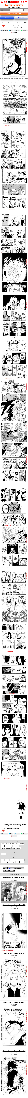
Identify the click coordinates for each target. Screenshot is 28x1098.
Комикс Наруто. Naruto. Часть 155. (14, 23)
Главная (5, 868)
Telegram (10, 868)
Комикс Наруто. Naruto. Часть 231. (14, 1002)
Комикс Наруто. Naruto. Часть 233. (14, 905)
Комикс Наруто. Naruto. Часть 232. (14, 953)
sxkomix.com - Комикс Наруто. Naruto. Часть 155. (17, 825)
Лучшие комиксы (7, 870)
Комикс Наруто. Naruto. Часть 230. (14, 1051)
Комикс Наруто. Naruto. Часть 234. (14, 877)
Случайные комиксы (18, 868)
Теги (14, 870)
